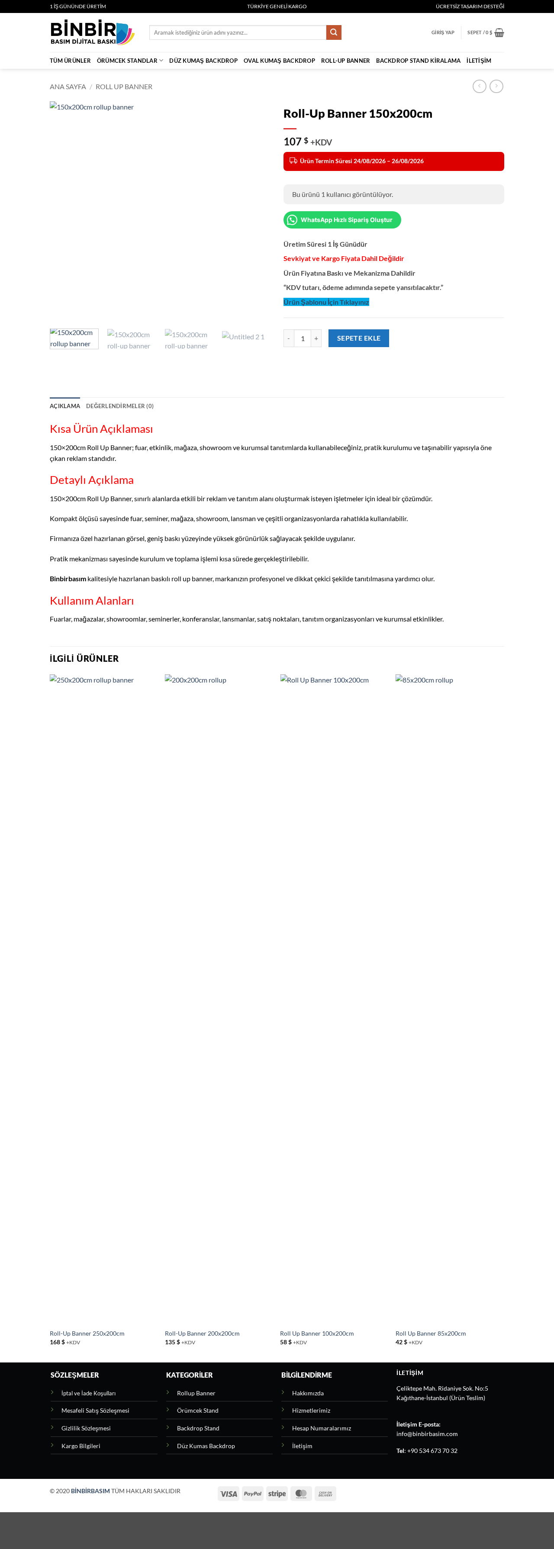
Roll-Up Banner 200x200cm (202, 1333)
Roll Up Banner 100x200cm (317, 1333)
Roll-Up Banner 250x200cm (87, 1333)
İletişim (479, 60)
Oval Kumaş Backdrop (279, 60)
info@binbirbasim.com (427, 1433)
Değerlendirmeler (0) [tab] (120, 406)
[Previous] (65, 212)
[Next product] (479, 86)
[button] (443, 32)
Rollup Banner (196, 1393)
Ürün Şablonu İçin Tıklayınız (326, 302)
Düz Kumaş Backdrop (203, 60)
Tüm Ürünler (70, 60)
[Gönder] (333, 32)
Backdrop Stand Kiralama (418, 60)
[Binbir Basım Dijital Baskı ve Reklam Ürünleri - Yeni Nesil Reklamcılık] (93, 32)
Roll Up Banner (124, 86)
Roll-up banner (345, 60)
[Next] (255, 212)
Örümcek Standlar (127, 60)
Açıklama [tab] (65, 406)
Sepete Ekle (359, 338)
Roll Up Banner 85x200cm (431, 1333)
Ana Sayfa (68, 86)
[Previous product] (496, 86)
